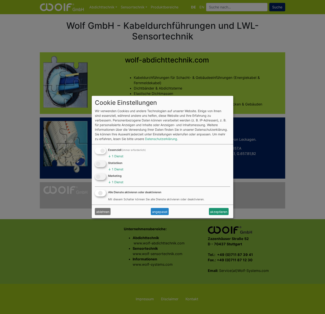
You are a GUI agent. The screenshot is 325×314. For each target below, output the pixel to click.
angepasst (159, 211)
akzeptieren (218, 211)
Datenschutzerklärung (161, 138)
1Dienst (115, 156)
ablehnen (102, 211)
